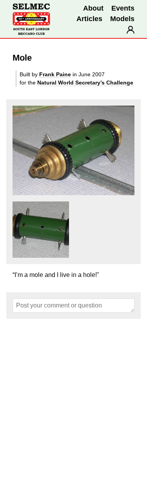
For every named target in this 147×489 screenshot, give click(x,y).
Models (122, 19)
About (93, 8)
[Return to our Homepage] (31, 19)
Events (122, 8)
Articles (89, 19)
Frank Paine (55, 74)
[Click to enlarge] (73, 150)
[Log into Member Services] (130, 30)
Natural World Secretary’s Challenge (85, 82)
